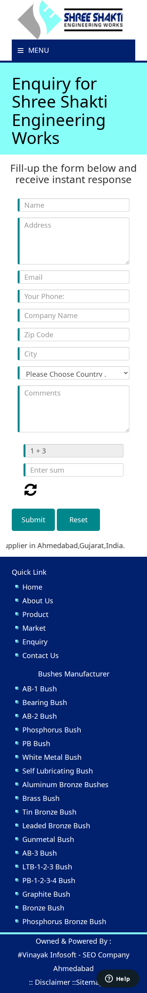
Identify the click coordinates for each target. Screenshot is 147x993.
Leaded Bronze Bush (56, 825)
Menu (37, 50)
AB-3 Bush (39, 853)
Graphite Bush (46, 894)
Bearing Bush (44, 702)
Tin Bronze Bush (49, 812)
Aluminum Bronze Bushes (65, 784)
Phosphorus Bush (51, 729)
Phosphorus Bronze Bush (64, 921)
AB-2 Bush (39, 716)
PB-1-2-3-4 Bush (48, 880)
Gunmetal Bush (48, 839)
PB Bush (36, 743)
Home (32, 587)
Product (35, 614)
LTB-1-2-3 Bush (47, 866)
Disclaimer (52, 982)
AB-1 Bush (39, 688)
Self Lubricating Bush (57, 770)
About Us (37, 600)
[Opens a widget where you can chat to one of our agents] (117, 979)
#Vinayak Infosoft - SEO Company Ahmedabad (73, 961)
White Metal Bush (52, 757)
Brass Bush (41, 798)
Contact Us (40, 655)
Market (34, 628)
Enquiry (34, 641)
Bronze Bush (43, 907)
